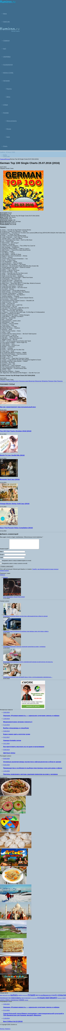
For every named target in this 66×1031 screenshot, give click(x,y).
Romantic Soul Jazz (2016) (10, 479)
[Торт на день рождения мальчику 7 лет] (10, 831)
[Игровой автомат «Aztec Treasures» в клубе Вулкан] (14, 865)
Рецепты (9, 88)
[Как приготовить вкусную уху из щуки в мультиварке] (13, 883)
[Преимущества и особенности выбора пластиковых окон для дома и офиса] (12, 630)
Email (2, 554)
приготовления (26, 998)
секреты (2, 1000)
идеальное (24, 995)
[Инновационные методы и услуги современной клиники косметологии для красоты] (12, 660)
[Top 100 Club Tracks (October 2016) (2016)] (9, 428)
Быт (4, 48)
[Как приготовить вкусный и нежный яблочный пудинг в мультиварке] (13, 813)
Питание (6, 80)
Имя (1, 551)
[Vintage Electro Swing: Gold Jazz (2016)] (9, 500)
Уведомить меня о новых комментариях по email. (16, 560)
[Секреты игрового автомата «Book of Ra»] (14, 991)
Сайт (1, 557)
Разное (6, 113)
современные (14, 1000)
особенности (45, 995)
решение (60, 998)
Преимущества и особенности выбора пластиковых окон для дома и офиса (25, 631)
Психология (8, 64)
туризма (26, 1000)
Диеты (8, 97)
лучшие (31, 995)
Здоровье (7, 56)
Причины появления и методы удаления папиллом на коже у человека (24, 646)
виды (1, 995)
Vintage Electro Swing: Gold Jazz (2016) (14, 503)
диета (20, 995)
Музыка (8, 129)
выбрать (14, 995)
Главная (2, 159)
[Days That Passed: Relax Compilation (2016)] (9, 524)
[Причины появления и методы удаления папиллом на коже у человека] (12, 645)
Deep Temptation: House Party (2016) (14, 597)
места (38, 995)
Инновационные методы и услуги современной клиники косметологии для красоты (28, 662)
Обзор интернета (11, 121)
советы (7, 1000)
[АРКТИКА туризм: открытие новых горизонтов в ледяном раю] (15, 901)
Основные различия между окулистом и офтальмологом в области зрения (25, 616)
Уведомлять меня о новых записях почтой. (14, 563)
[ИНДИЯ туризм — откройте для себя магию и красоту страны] (15, 919)
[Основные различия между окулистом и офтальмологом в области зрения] (12, 614)
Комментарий (4, 548)
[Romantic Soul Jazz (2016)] (9, 476)
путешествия (43, 998)
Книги (8, 137)
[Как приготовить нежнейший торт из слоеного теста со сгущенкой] (12, 955)
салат (64, 998)
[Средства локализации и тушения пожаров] (13, 973)
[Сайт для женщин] (8, 4)
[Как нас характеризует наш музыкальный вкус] (13, 403)
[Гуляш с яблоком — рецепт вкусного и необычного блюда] (15, 795)
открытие (62, 995)
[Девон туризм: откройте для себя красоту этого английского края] (13, 937)
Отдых (5, 105)
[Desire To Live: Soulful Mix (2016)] (9, 452)
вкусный (5, 995)
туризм (21, 1000)
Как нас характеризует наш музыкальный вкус (18, 407)
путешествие (34, 998)
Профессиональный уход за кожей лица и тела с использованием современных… (27, 677)
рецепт (53, 997)
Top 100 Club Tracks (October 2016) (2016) (15, 431)
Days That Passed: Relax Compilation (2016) (16, 528)
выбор (9, 995)
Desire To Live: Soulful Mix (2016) (12, 455)
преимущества (5, 998)
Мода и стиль (8, 72)
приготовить (16, 998)
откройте (54, 995)
